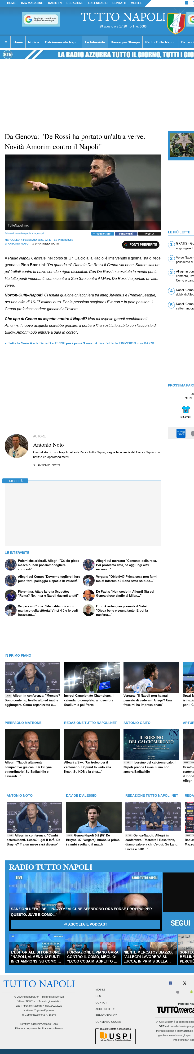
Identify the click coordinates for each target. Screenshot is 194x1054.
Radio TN (55, 3)
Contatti (102, 1002)
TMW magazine (32, 3)
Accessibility (105, 1009)
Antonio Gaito (50, 1023)
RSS (98, 996)
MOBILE (136, 3)
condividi (125, 233)
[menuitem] (5, 42)
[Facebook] (187, 3)
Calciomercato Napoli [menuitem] (62, 42)
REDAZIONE (74, 3)
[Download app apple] (178, 992)
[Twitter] (184, 983)
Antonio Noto (18, 243)
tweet (148, 233)
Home (11, 3)
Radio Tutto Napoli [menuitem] (160, 42)
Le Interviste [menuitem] (95, 42)
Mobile (100, 989)
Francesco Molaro (52, 1028)
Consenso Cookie (108, 1022)
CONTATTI (119, 3)
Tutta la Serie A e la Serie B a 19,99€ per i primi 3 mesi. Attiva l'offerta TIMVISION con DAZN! (81, 343)
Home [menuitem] (18, 42)
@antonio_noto (46, 243)
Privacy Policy (106, 1015)
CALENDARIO (97, 3)
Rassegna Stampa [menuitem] (125, 42)
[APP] (181, 433)
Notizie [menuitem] (33, 42)
